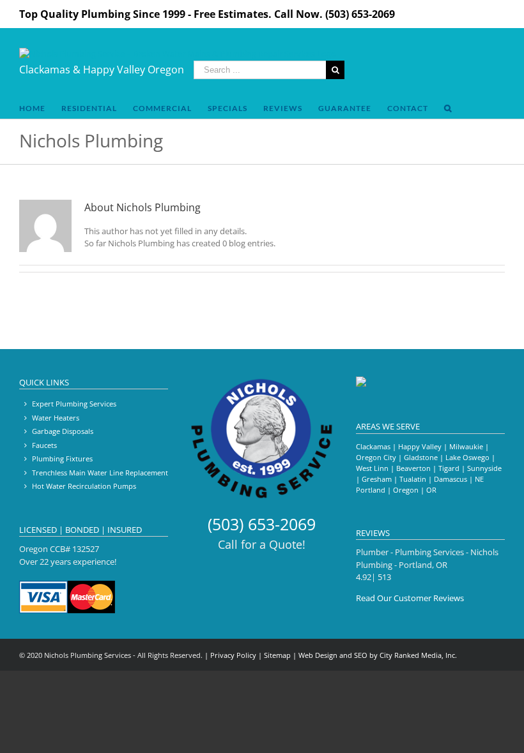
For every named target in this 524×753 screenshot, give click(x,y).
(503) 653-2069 (262, 524)
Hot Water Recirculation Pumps (84, 486)
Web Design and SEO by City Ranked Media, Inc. (377, 655)
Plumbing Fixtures (62, 458)
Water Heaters (55, 417)
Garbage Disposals (62, 431)
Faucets (44, 445)
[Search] (448, 108)
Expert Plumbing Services (74, 403)
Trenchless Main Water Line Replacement (100, 472)
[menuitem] (32, 108)
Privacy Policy (233, 655)
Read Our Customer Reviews (410, 598)
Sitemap (277, 655)
